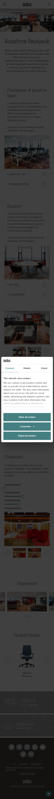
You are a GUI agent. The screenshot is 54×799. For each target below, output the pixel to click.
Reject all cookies (27, 435)
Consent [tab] (9, 368)
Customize (25, 426)
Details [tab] (27, 368)
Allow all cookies (27, 417)
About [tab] (44, 368)
